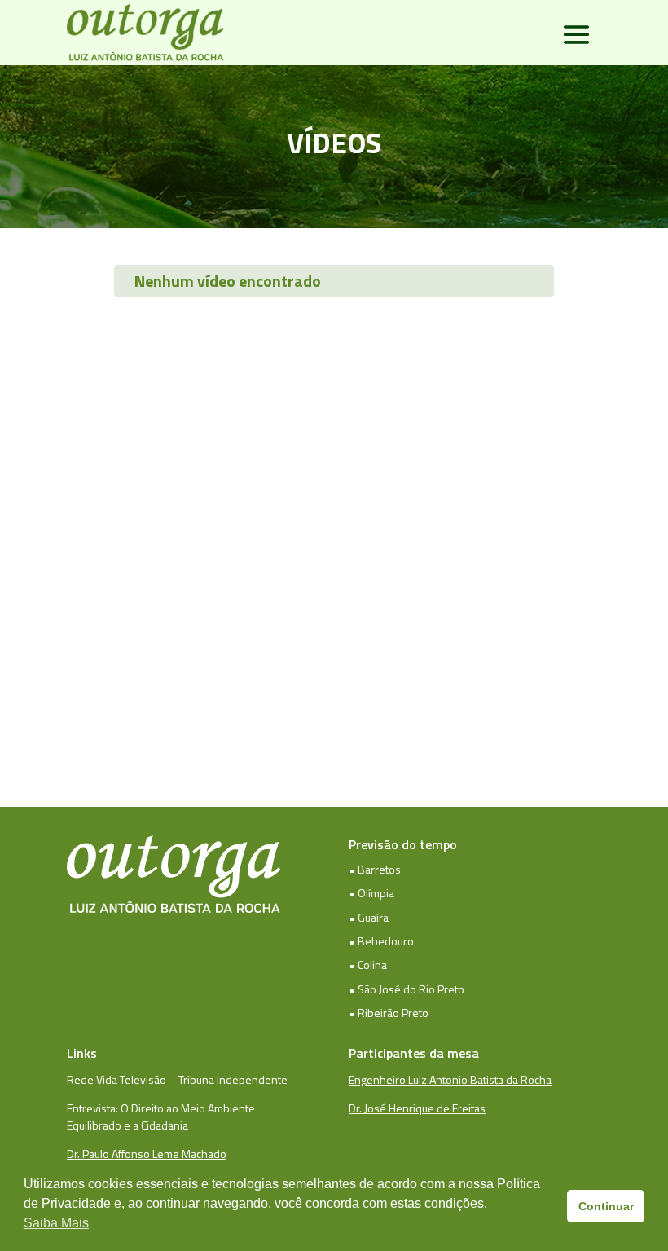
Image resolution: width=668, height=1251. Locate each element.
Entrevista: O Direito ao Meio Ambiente (161, 1108)
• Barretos (375, 869)
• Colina (368, 964)
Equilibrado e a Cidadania (127, 1125)
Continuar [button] (606, 1206)
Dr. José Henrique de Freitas (417, 1108)
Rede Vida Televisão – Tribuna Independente (177, 1079)
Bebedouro (386, 940)
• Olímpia (371, 892)
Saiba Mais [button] (56, 1223)
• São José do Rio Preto (406, 989)
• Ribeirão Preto (388, 1012)
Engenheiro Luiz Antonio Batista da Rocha (450, 1079)
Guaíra (373, 917)
